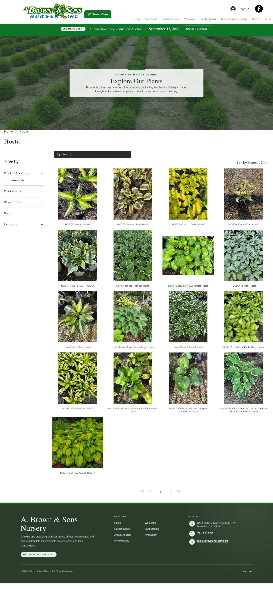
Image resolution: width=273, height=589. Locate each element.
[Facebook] (259, 9)
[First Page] (142, 492)
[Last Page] (178, 492)
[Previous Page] (150, 492)
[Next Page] (170, 492)
